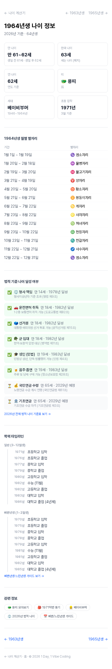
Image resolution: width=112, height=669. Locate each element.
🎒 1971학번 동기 (49, 607)
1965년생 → (98, 13)
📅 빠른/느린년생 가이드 (58, 616)
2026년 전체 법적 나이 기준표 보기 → (27, 414)
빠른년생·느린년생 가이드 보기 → (24, 576)
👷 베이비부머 (78, 607)
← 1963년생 (74, 13)
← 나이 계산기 (14, 13)
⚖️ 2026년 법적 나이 (21, 616)
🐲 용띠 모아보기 (18, 607)
